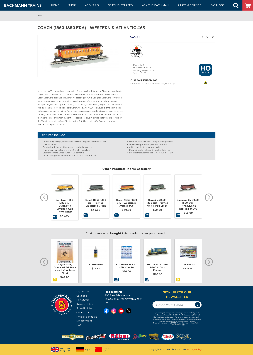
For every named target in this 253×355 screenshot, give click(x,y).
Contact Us (82, 312)
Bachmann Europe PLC (65, 349)
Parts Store (82, 300)
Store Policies (84, 308)
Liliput (87, 349)
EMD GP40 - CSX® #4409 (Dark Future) (157, 267)
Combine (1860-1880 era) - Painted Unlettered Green (157, 203)
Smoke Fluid (95, 264)
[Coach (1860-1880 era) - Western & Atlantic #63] (80, 55)
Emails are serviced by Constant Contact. (181, 321)
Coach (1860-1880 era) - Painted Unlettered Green (95, 203)
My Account (83, 291)
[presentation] (44, 197)
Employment (84, 321)
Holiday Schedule (86, 316)
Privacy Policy (194, 323)
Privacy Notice (84, 304)
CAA (79, 325)
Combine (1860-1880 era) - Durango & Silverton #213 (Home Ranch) (65, 206)
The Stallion (188, 264)
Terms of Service (175, 325)
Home (40, 16)
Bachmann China (108, 349)
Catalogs (81, 295)
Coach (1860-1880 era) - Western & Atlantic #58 (126, 203)
